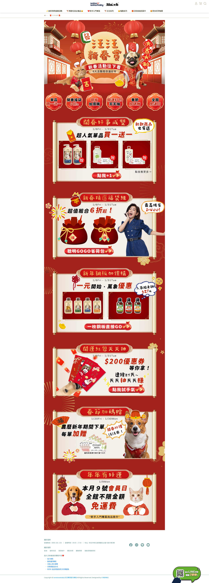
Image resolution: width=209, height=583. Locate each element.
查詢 (45, 551)
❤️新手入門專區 (94, 11)
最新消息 (53, 551)
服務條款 (79, 551)
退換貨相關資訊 (90, 551)
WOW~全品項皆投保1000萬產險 (58, 569)
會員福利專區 (51, 561)
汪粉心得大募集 (52, 564)
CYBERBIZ (105, 577)
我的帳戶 (61, 551)
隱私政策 (70, 551)
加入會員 (50, 559)
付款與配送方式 (52, 566)
